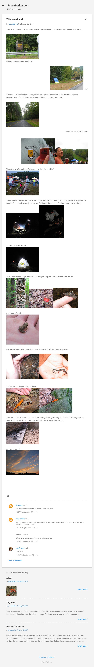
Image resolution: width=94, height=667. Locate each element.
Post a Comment (15, 561)
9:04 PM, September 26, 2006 (26, 512)
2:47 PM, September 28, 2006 (26, 541)
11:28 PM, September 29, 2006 (27, 555)
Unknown (19, 505)
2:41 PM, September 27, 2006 (26, 528)
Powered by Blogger (47, 657)
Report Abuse (47, 662)
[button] (86, 19)
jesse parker (20, 519)
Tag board (11, 602)
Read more (83, 589)
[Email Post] (7, 497)
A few (9, 578)
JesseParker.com (18, 5)
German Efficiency (15, 626)
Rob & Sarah (20, 548)
